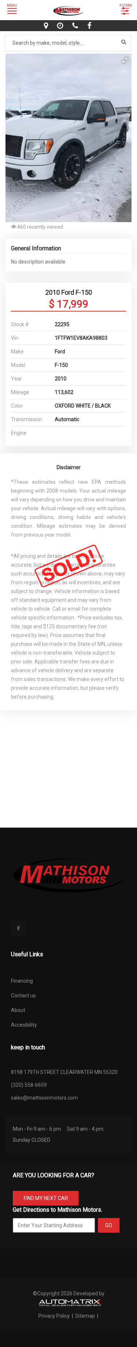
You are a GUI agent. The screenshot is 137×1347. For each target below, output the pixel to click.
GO (108, 1225)
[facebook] (90, 25)
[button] (125, 60)
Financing (22, 981)
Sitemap (85, 1316)
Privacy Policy (54, 1316)
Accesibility (24, 1025)
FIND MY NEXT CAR (46, 1198)
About (18, 1010)
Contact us (23, 995)
